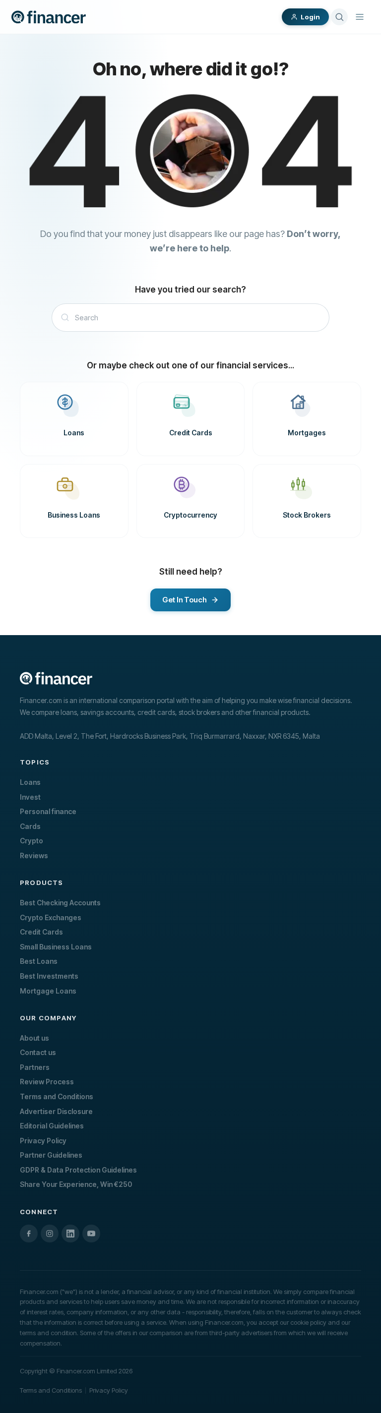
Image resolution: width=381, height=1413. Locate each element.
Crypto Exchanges (50, 917)
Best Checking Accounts (60, 902)
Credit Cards (41, 932)
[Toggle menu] (360, 17)
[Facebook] (29, 1233)
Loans (30, 782)
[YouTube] (91, 1233)
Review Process (47, 1081)
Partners (35, 1067)
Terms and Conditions (56, 1096)
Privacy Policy (43, 1140)
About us (34, 1038)
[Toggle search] (339, 16)
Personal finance (48, 811)
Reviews (34, 855)
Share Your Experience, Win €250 (76, 1184)
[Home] (48, 17)
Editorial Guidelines (52, 1125)
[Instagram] (50, 1233)
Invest (30, 797)
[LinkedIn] (70, 1233)
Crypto (31, 840)
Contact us (38, 1052)
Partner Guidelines (51, 1155)
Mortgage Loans (48, 991)
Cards (30, 826)
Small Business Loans (56, 946)
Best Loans (39, 961)
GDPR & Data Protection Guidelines (78, 1170)
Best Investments (49, 976)
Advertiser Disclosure (56, 1111)
